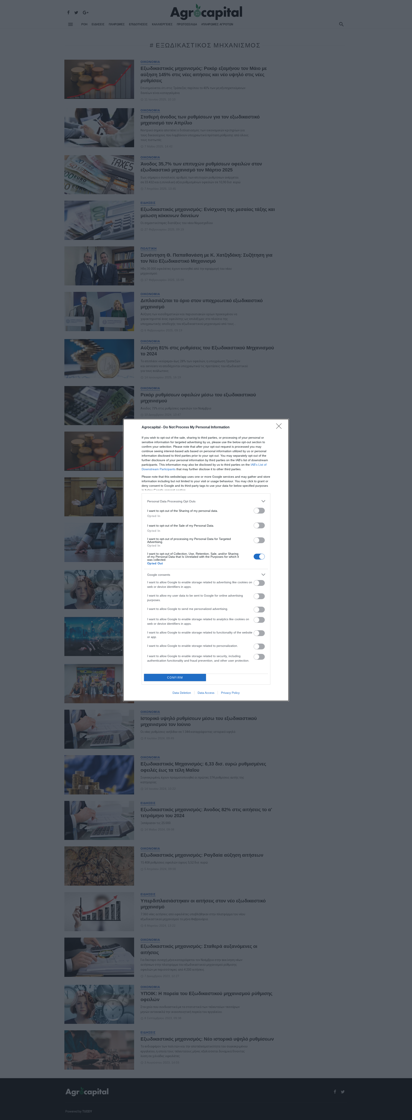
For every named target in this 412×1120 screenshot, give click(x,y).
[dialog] (206, 560)
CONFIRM (175, 677)
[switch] (259, 511)
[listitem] (206, 501)
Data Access (206, 692)
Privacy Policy (230, 692)
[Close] (280, 427)
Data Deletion (182, 692)
